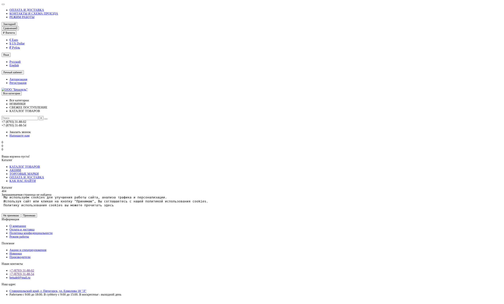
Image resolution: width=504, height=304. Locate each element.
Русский (15, 61)
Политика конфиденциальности (31, 233)
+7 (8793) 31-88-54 (21, 274)
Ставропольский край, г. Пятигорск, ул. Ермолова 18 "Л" (47, 291)
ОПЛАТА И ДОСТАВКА (26, 10)
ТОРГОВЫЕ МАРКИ (24, 173)
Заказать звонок (20, 132)
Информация (10, 219)
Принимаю (29, 215)
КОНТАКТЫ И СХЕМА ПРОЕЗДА (33, 13)
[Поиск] (45, 119)
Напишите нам (19, 135)
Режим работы (19, 236)
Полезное (8, 243)
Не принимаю (11, 215)
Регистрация (17, 82)
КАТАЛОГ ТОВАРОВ (24, 166)
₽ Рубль (14, 47)
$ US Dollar (17, 43)
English (14, 65)
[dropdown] (3, 4)
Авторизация (18, 79)
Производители (20, 257)
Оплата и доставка (21, 229)
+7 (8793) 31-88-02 (21, 270)
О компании (17, 226)
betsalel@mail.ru (19, 277)
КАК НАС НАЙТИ (22, 181)
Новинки (15, 253)
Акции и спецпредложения (27, 250)
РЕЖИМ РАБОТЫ (21, 17)
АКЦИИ (15, 170)
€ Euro (13, 40)
